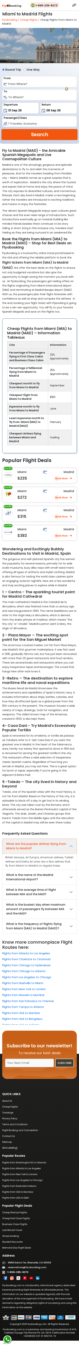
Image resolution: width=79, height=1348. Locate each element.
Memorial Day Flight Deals (16, 1247)
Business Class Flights (14, 1224)
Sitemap (7, 1142)
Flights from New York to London (24, 989)
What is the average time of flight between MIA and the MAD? (31, 892)
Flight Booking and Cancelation (20, 1130)
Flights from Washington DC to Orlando (24, 1162)
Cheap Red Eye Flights (14, 1212)
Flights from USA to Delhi (15, 1197)
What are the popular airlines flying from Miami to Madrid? (36, 846)
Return (46, 104)
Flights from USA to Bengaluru (22, 1019)
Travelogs (7, 1112)
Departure (11, 104)
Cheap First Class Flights (16, 1218)
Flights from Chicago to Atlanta (23, 971)
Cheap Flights (10, 1106)
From (7, 78)
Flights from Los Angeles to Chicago (26, 977)
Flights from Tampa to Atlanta (23, 1007)
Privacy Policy (9, 1118)
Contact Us (8, 1136)
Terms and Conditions (15, 1124)
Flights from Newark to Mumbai (23, 995)
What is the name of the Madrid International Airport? (29, 877)
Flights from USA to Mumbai (21, 1013)
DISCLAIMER (8, 1147)
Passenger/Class (15, 118)
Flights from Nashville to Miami (22, 983)
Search (39, 134)
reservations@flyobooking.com (26, 1267)
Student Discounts (12, 1241)
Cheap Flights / (29, 20)
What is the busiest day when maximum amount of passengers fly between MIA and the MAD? (35, 909)
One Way (33, 70)
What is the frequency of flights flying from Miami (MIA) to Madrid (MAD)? (34, 926)
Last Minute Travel (12, 1230)
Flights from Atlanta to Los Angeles (26, 953)
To (5, 91)
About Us (7, 1100)
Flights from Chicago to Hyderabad (26, 965)
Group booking (10, 1236)
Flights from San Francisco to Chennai (28, 1001)
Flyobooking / (10, 20)
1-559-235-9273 (46, 5)
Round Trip (13, 70)
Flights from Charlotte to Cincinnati (26, 959)
